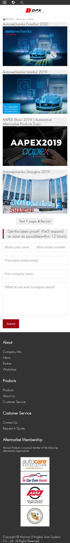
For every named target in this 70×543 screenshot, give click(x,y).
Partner (7, 363)
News (31, 19)
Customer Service (14, 402)
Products (8, 390)
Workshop (9, 369)
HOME (9, 19)
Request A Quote (14, 428)
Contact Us (10, 422)
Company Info (12, 352)
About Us (20, 19)
